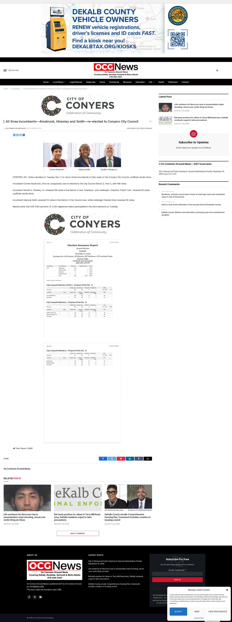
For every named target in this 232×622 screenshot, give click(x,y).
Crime (102, 82)
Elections (140, 128)
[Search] (217, 70)
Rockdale (148, 128)
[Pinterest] (6, 158)
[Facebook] (6, 141)
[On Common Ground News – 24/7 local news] (116, 70)
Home (46, 82)
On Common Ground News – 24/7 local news (186, 164)
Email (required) (177, 570)
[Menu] (5, 70)
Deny (197, 611)
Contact (185, 82)
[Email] (6, 163)
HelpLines (90, 82)
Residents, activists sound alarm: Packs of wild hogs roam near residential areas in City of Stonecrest (193, 195)
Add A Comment (77, 533)
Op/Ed (161, 82)
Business (127, 82)
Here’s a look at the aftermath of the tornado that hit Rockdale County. (191, 205)
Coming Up (114, 82)
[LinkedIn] (6, 152)
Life (150, 82)
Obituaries (173, 82)
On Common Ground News (15, 128)
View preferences (217, 611)
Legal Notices (76, 82)
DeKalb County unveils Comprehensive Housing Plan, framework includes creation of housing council (127, 517)
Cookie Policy (199, 618)
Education (140, 82)
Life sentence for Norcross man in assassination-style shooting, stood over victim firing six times (24, 517)
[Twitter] (6, 147)
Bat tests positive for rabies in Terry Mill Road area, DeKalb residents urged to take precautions (77, 517)
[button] (227, 590)
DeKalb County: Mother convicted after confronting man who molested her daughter (193, 213)
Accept (178, 611)
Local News (58, 82)
